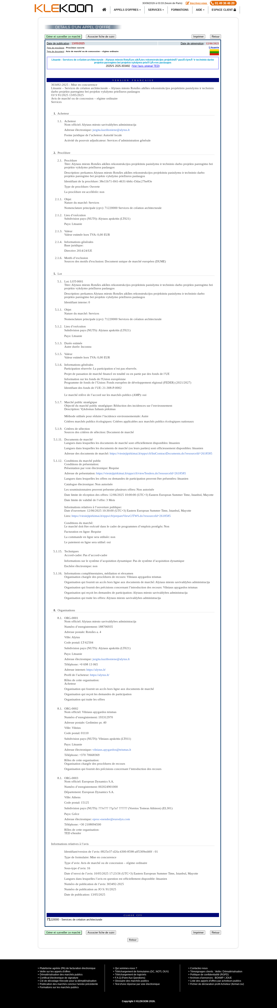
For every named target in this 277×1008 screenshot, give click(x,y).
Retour (215, 36)
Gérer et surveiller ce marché (63, 36)
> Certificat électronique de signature (58, 977)
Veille (218, 971)
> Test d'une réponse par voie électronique (136, 984)
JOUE (228, 977)
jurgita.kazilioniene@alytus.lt (111, 129)
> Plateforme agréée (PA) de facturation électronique (67, 968)
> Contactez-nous (198, 968)
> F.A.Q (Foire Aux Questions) (129, 977)
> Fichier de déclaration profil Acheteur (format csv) (216, 984)
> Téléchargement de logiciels (129, 974)
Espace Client (223, 9)
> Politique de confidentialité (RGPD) (208, 974)
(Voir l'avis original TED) (146, 65)
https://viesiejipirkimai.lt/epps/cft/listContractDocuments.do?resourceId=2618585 (161, 453)
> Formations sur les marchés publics (58, 987)
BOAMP (219, 977)
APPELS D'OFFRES (126, 9)
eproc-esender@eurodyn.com (111, 819)
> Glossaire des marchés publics (131, 980)
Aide (199, 9)
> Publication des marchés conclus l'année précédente (68, 984)
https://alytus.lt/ (96, 669)
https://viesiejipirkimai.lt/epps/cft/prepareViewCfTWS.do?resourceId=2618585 (121, 515)
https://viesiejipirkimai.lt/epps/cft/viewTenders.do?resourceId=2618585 (141, 473)
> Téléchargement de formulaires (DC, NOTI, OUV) (141, 971)
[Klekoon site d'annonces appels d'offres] (104, 10)
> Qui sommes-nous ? (125, 968)
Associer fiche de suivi (101, 36)
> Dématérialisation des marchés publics (60, 974)
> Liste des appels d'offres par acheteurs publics (214, 980)
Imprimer (198, 36)
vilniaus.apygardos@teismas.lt (111, 749)
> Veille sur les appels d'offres (54, 971)
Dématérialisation (232, 971)
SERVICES (155, 9)
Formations (180, 9)
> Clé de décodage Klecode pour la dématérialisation (67, 980)
